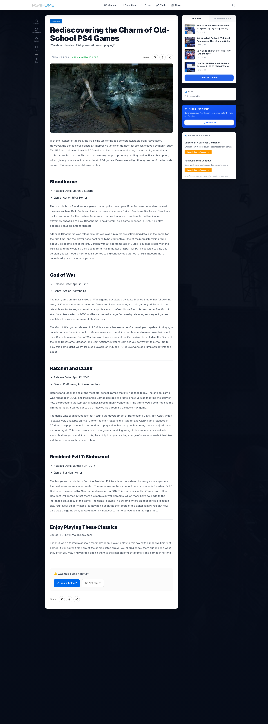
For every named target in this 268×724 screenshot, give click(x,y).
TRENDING (195, 18)
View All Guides (209, 77)
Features (55, 21)
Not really (95, 583)
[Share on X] (155, 57)
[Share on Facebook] (162, 57)
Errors (148, 5)
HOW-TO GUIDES (222, 18)
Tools (163, 5)
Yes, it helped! (69, 583)
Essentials (130, 5)
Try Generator (209, 122)
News (178, 5)
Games (112, 5)
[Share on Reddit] (170, 57)
